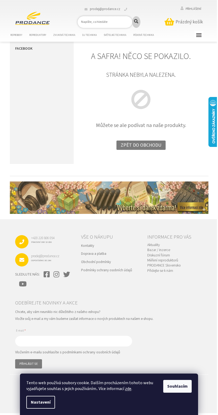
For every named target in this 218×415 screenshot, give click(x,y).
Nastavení (41, 402)
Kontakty (87, 245)
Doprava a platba (93, 253)
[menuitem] (19, 35)
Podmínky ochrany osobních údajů (106, 270)
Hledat (136, 22)
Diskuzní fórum (158, 255)
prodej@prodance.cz (45, 258)
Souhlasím (177, 386)
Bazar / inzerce (158, 250)
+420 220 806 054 (42, 240)
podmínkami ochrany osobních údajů (91, 352)
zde (128, 389)
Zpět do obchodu (141, 145)
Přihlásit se (28, 364)
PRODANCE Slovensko (164, 265)
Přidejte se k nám (160, 270)
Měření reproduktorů (162, 260)
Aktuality (153, 245)
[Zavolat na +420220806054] (129, 9)
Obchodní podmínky (96, 262)
